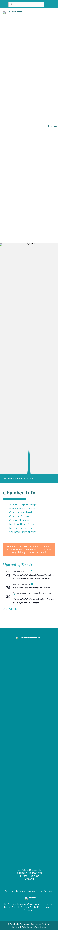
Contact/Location (19, 520)
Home (20, 478)
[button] (49, 126)
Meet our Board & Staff (22, 524)
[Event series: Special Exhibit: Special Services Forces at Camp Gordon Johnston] (14, 596)
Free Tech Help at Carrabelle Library (31, 587)
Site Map (48, 891)
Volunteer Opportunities (23, 532)
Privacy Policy (34, 891)
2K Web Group (38, 927)
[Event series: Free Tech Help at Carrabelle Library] (32, 584)
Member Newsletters (21, 528)
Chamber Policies (19, 516)
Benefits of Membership (23, 508)
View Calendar (10, 609)
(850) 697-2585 (31, 876)
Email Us (29, 878)
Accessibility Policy (15, 891)
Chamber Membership (22, 512)
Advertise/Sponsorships (23, 504)
